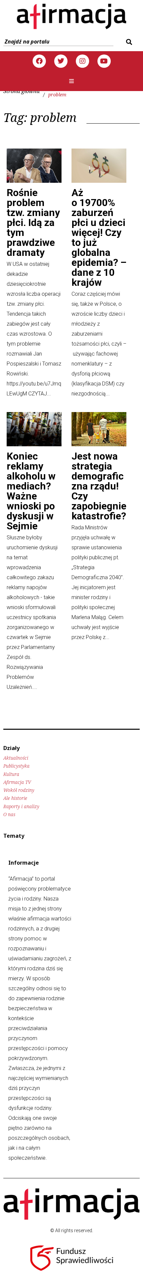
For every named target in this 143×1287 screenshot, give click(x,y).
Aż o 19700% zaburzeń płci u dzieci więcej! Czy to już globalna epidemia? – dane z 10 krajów (99, 237)
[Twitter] (61, 61)
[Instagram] (82, 61)
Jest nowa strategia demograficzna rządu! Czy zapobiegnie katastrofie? (99, 486)
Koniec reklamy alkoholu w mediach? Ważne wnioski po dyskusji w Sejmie (31, 491)
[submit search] (128, 42)
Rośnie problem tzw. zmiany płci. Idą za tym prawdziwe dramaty (33, 222)
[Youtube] (104, 61)
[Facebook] (39, 61)
